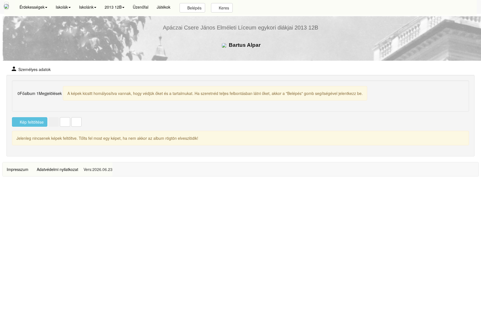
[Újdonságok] (6, 6)
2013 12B (113, 7)
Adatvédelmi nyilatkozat (57, 169)
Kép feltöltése (31, 122)
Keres (223, 8)
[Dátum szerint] (76, 122)
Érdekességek (32, 7)
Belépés (194, 8)
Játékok (163, 7)
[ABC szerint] (65, 122)
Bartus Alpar (244, 45)
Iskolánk (86, 7)
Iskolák (62, 7)
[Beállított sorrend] (53, 122)
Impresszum (17, 169)
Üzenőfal (140, 7)
